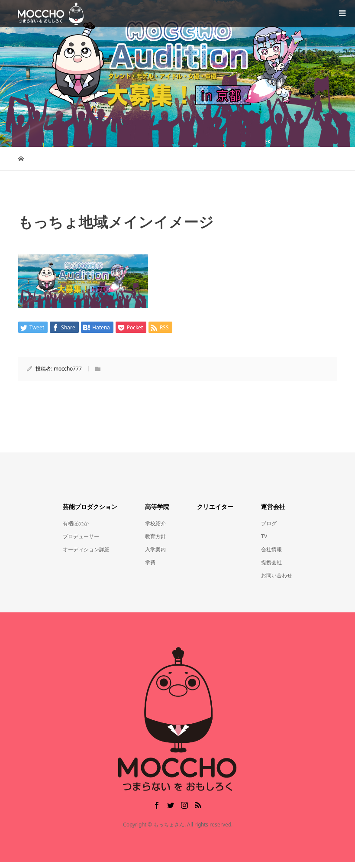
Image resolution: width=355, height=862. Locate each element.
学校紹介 (155, 523)
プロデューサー (81, 536)
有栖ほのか (76, 523)
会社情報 (271, 549)
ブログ (269, 523)
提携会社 (271, 562)
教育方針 (155, 536)
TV (264, 536)
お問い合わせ (276, 575)
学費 (150, 562)
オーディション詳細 (86, 549)
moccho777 (68, 368)
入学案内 (155, 549)
